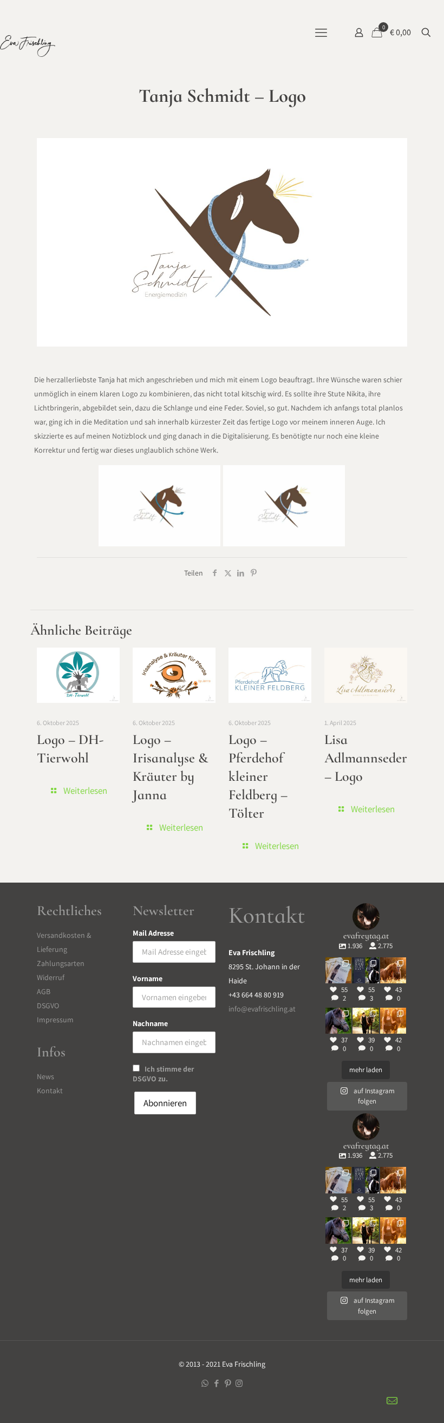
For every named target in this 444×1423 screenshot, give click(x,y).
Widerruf (50, 977)
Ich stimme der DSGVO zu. (163, 1073)
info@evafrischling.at (262, 1009)
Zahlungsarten (60, 963)
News (45, 1076)
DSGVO (48, 1005)
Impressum (55, 1019)
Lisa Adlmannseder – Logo (365, 758)
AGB (43, 991)
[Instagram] (344, 977)
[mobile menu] (321, 32)
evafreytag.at (338, 964)
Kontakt (50, 1090)
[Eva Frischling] (27, 48)
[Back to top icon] (421, 1400)
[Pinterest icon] (228, 1383)
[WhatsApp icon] (205, 1383)
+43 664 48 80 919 (256, 995)
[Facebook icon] (216, 1383)
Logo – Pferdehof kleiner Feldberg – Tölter (258, 776)
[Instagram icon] (239, 1383)
